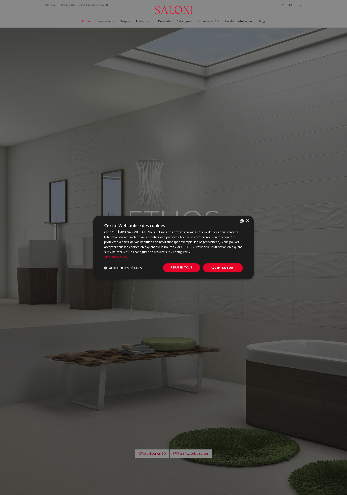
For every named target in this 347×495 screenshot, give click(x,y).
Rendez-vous (67, 4)
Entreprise (142, 21)
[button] (123, 268)
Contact (50, 4)
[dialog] (173, 248)
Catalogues (184, 21)
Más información (115, 257)
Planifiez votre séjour (239, 21)
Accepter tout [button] (223, 268)
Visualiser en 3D (208, 21)
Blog (262, 21)
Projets (125, 21)
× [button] (247, 220)
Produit (87, 21)
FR (291, 5)
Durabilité (164, 21)
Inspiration (104, 21)
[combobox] (242, 221)
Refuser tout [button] (182, 267)
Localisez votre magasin (93, 4)
